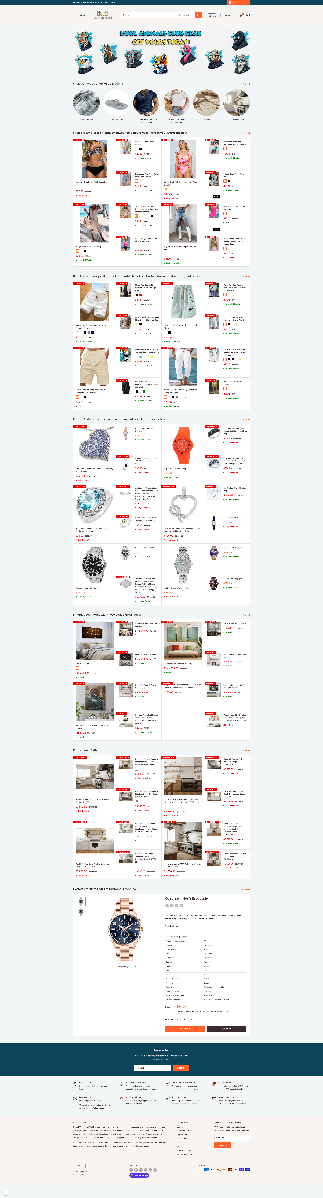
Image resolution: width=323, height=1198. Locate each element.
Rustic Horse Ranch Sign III (234, 623)
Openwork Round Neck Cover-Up (144, 143)
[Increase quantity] (191, 1019)
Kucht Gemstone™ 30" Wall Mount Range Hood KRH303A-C (182, 865)
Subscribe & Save (240, 3)
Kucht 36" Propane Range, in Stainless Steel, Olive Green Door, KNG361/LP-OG (182, 800)
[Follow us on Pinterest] (145, 1170)
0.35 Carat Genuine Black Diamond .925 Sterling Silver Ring (235, 431)
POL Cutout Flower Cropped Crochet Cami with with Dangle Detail (234, 241)
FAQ (178, 1146)
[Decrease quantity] (177, 1019)
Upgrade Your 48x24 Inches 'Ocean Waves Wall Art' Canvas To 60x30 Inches (182, 686)
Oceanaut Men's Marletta (87, 588)
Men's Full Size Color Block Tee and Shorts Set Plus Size (147, 350)
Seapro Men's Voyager (232, 548)
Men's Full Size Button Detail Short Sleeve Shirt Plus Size (147, 318)
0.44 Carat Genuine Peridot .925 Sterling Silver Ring (146, 519)
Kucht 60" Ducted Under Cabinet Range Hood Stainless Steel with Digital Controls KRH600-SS (146, 828)
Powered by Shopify (80, 1175)
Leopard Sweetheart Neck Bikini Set (91, 182)
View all (246, 84)
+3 (185, 397)
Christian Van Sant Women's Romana (146, 429)
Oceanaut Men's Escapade (186, 898)
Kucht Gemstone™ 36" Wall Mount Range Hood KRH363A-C (234, 856)
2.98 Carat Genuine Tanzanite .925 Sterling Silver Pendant (94, 469)
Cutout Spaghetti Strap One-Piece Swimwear (146, 240)
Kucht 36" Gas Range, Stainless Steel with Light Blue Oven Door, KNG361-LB (146, 858)
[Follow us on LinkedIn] (150, 1170)
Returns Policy (183, 1135)
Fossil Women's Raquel (233, 518)
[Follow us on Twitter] (136, 1170)
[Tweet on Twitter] (176, 905)
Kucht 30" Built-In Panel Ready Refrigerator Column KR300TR (234, 794)
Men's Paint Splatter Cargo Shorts (234, 383)
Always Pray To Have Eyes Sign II (234, 655)
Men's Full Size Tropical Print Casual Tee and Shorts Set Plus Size (234, 287)
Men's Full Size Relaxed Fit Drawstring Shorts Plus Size (234, 318)
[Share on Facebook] (167, 905)
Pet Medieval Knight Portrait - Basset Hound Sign (92, 726)
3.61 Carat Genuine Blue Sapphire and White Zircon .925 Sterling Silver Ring (234, 461)
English (77, 1166)
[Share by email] (181, 905)
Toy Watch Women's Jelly (175, 468)
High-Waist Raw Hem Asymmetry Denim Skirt (181, 247)
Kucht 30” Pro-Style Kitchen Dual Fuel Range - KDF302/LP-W (92, 865)
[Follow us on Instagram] (141, 1170)
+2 (245, 359)
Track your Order (184, 1150)
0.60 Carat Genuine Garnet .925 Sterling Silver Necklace (146, 461)
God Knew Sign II (83, 664)
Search (180, 1127)
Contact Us (181, 1142)
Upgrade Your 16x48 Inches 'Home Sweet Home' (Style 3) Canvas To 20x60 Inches (234, 717)
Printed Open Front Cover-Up (234, 175)
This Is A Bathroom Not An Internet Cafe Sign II (234, 686)
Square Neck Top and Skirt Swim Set (234, 207)
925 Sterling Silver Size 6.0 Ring (234, 489)
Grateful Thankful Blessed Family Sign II (146, 624)
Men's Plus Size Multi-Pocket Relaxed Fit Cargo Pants (145, 287)
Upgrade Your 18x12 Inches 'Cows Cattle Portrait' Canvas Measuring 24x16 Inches (146, 719)
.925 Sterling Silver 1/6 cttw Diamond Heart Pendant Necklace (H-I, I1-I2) (182, 529)
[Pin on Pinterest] (172, 905)
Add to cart (185, 1029)
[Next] (250, 104)
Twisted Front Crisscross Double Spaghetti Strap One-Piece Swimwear (146, 209)
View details (244, 889)
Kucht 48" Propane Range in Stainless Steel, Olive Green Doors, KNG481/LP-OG (146, 761)
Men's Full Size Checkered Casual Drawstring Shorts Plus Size (90, 391)
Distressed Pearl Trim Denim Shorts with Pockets (147, 175)
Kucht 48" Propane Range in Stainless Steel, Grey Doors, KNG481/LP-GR (146, 794)
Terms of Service (184, 1131)
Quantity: (169, 1019)
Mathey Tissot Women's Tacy (177, 588)
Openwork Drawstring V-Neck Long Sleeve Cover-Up (235, 143)
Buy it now (226, 1029)
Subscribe (181, 1068)
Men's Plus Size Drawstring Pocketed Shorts (180, 326)
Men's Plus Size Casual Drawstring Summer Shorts (91, 326)
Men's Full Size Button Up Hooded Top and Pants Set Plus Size (234, 352)
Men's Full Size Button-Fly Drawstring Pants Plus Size (180, 391)
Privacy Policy (183, 1139)
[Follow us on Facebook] (131, 1170)
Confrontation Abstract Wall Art (178, 664)
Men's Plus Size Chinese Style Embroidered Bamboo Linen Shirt (146, 384)
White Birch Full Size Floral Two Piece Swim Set (180, 183)
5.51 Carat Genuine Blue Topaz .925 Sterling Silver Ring (91, 529)
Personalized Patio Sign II (145, 654)
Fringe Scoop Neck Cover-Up (88, 246)
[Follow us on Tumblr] (155, 1170)
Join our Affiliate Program (187, 1154)
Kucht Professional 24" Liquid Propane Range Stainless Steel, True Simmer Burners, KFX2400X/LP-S (232, 829)
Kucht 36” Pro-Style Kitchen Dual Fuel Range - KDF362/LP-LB (234, 761)
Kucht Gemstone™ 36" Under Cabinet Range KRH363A (92, 800)
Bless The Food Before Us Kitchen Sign (146, 686)
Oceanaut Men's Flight (144, 548)
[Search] (198, 15)
